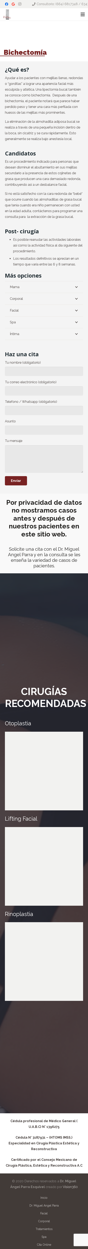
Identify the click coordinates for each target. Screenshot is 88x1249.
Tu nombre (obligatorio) (23, 363)
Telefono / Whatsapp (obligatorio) (31, 402)
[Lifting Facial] (44, 866)
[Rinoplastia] (44, 961)
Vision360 (70, 1187)
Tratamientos (44, 1229)
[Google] (13, 4)
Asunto (10, 421)
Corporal (44, 1221)
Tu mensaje (13, 441)
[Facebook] (6, 4)
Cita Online (44, 1244)
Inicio (44, 1197)
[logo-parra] (7, 14)
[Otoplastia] (44, 771)
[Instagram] (19, 4)
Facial (44, 1213)
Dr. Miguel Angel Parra (44, 1205)
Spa (44, 1236)
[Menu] (82, 14)
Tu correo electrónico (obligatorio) (30, 382)
